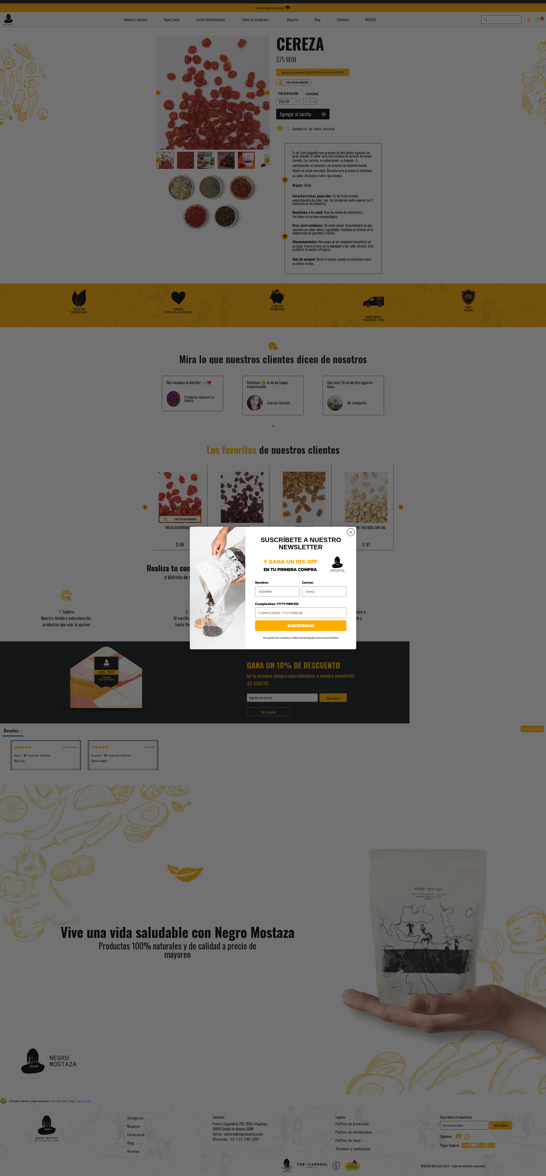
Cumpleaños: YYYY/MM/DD (277, 603)
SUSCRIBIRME (301, 625)
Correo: (308, 582)
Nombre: (262, 582)
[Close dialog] (350, 532)
